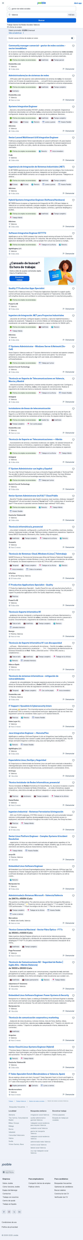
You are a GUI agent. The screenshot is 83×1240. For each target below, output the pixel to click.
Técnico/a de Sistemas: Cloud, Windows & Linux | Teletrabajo (38, 554)
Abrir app (78, 3)
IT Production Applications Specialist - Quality (31, 585)
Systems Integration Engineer (23, 106)
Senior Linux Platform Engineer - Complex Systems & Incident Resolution (38, 837)
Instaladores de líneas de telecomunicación (30, 408)
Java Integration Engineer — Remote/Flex (29, 733)
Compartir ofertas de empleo (39, 1183)
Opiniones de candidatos (63, 1187)
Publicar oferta (34, 1187)
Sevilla (11, 1141)
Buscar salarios (60, 1190)
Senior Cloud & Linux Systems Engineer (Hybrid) (31, 1047)
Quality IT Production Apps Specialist (26, 288)
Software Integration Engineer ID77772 (27, 233)
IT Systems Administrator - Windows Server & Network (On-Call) (37, 347)
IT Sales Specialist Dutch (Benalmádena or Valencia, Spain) (37, 1074)
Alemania (12, 1115)
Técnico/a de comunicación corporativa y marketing (34, 1017)
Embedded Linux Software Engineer (26, 866)
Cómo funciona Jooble (11, 1187)
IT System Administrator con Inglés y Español (30, 468)
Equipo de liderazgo (10, 1190)
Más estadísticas (15, 33)
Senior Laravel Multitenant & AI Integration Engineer (33, 137)
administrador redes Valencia (40, 1142)
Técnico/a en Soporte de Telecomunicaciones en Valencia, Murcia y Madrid (36, 379)
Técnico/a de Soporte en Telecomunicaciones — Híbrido (35, 439)
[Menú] (3, 3)
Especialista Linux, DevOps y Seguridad (27, 760)
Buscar (42, 20)
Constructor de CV (61, 1194)
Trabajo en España (9, 1204)
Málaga (11, 1126)
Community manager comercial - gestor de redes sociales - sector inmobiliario (37, 47)
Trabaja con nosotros (10, 1197)
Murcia (11, 1129)
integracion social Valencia (40, 1115)
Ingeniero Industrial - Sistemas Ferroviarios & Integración (36, 812)
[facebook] (4, 1212)
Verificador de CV (61, 1197)
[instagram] (9, 1212)
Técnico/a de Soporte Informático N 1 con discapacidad (35, 643)
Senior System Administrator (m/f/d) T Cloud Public (33, 496)
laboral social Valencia (38, 1148)
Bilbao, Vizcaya (14, 1123)
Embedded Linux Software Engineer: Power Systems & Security (39, 995)
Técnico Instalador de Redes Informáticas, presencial (34, 782)
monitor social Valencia (38, 1145)
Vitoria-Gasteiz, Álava (16, 1144)
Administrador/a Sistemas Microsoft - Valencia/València (36, 895)
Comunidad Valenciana (16, 1135)
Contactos (7, 1194)
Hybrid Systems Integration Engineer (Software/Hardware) (37, 200)
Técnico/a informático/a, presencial (26, 527)
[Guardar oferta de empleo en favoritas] (73, 46)
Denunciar (69, 69)
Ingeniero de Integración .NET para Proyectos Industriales (36, 315)
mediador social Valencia (39, 1128)
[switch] (72, 38)
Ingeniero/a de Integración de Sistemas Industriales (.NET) (37, 167)
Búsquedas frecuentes (17, 1107)
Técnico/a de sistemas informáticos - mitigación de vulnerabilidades (33, 677)
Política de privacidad (10, 1227)
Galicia (11, 1138)
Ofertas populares (58, 1115)
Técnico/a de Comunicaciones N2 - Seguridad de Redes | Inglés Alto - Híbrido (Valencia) (36, 963)
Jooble (15, 1235)
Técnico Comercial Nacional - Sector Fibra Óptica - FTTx (36, 929)
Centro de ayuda (9, 1200)
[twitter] (14, 1212)
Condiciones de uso (9, 1222)
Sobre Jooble (8, 1183)
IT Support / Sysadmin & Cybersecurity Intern (30, 706)
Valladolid (12, 1132)
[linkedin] (19, 1212)
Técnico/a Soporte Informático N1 (25, 612)
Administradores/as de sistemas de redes (29, 75)
